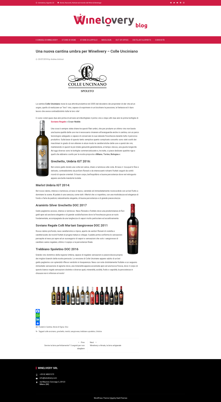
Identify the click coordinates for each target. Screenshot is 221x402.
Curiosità (160, 40)
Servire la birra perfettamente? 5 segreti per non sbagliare (64, 345)
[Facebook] (87, 311)
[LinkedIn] (87, 319)
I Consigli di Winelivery (47, 40)
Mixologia (107, 40)
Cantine (49, 327)
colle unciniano (50, 331)
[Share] (87, 323)
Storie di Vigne (69, 40)
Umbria (99, 331)
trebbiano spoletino (87, 331)
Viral (112, 398)
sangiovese (75, 331)
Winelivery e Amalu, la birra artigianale (105, 344)
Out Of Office (122, 40)
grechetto (60, 331)
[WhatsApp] (87, 315)
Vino (66, 327)
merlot (67, 331)
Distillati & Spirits (142, 40)
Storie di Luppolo (89, 40)
